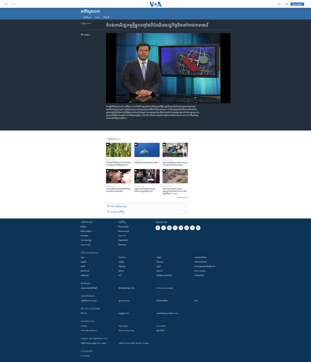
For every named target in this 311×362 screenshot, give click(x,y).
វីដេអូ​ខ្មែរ (83, 227)
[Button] (85, 35)
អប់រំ (120, 275)
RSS (196, 301)
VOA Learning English (164, 288)
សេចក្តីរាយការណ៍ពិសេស (164, 275)
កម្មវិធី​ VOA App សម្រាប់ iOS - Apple (93, 343)
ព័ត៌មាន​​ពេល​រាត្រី (123, 231)
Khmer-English (200, 271)
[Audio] (279, 4)
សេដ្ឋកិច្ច (121, 262)
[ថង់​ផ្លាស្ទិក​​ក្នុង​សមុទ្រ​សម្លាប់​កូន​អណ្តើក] (147, 150)
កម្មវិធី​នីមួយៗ (87, 17)
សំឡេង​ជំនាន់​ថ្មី (123, 240)
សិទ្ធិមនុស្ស (122, 266)
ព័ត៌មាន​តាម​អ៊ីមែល (162, 301)
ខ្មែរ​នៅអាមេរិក (85, 271)
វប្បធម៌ (158, 266)
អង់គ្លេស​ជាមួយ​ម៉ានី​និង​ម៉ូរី (89, 288)
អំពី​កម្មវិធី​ (106, 17)
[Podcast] (192, 228)
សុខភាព (121, 271)
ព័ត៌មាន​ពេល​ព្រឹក (123, 227)
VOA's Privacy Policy (126, 330)
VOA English (123, 326)
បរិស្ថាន (158, 257)
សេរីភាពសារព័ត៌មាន (200, 262)
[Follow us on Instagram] (175, 228)
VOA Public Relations (89, 330)
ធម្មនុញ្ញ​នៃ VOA (124, 313)
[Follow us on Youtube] (169, 228)
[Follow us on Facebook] (158, 228)
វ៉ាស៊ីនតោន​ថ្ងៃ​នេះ (86, 231)
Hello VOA (122, 236)
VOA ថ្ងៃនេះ (84, 236)
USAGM (84, 326)
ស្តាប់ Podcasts (124, 301)
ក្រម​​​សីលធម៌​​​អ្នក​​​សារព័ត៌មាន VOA (167, 313)
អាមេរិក (83, 266)
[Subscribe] (198, 228)
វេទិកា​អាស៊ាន (122, 245)
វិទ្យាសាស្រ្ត (159, 262)
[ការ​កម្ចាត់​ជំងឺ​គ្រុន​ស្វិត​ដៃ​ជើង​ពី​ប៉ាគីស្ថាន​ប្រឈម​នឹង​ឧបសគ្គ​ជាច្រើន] (118, 176)
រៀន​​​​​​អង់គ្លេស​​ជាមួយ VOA (127, 288)
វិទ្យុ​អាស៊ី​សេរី (160, 330)
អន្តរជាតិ (83, 262)
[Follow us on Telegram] (181, 228)
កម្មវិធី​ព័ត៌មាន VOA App (89, 301)
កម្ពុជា (82, 257)
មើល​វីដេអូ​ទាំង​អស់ (182, 197)
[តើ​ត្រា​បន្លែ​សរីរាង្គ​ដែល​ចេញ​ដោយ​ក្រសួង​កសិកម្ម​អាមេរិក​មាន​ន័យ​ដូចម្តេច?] (175, 150)
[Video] (286, 4)
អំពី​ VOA (84, 313)
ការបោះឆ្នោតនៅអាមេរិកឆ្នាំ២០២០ (205, 266)
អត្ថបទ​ (97, 17)
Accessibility (161, 326)
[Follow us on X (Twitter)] (163, 228)
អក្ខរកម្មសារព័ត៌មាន (200, 257)
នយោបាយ (122, 257)
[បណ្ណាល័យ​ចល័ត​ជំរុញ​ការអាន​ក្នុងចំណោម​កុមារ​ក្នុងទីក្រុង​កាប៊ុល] (147, 176)
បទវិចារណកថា (199, 275)
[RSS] (186, 228)
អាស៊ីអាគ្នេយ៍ (85, 275)
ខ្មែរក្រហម (159, 271)
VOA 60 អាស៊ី (85, 245)
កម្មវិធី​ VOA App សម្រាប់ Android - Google (134, 343)
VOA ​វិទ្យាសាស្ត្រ (86, 240)
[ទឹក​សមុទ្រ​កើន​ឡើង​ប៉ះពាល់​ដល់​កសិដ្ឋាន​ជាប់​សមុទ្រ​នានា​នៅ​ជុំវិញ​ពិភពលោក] (118, 150)
